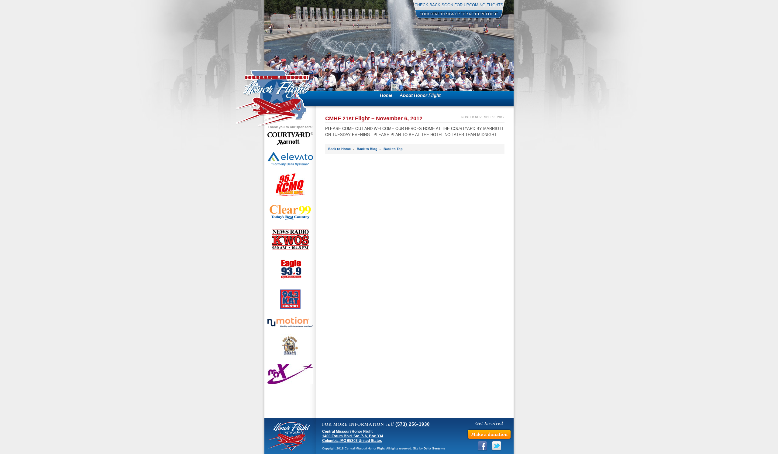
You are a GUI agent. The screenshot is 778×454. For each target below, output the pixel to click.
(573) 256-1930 (412, 424)
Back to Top (393, 149)
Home (386, 95)
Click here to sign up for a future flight (459, 14)
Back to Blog (367, 149)
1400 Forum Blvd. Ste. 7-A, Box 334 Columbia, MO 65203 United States (352, 438)
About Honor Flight (420, 95)
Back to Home (339, 149)
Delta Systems (434, 448)
